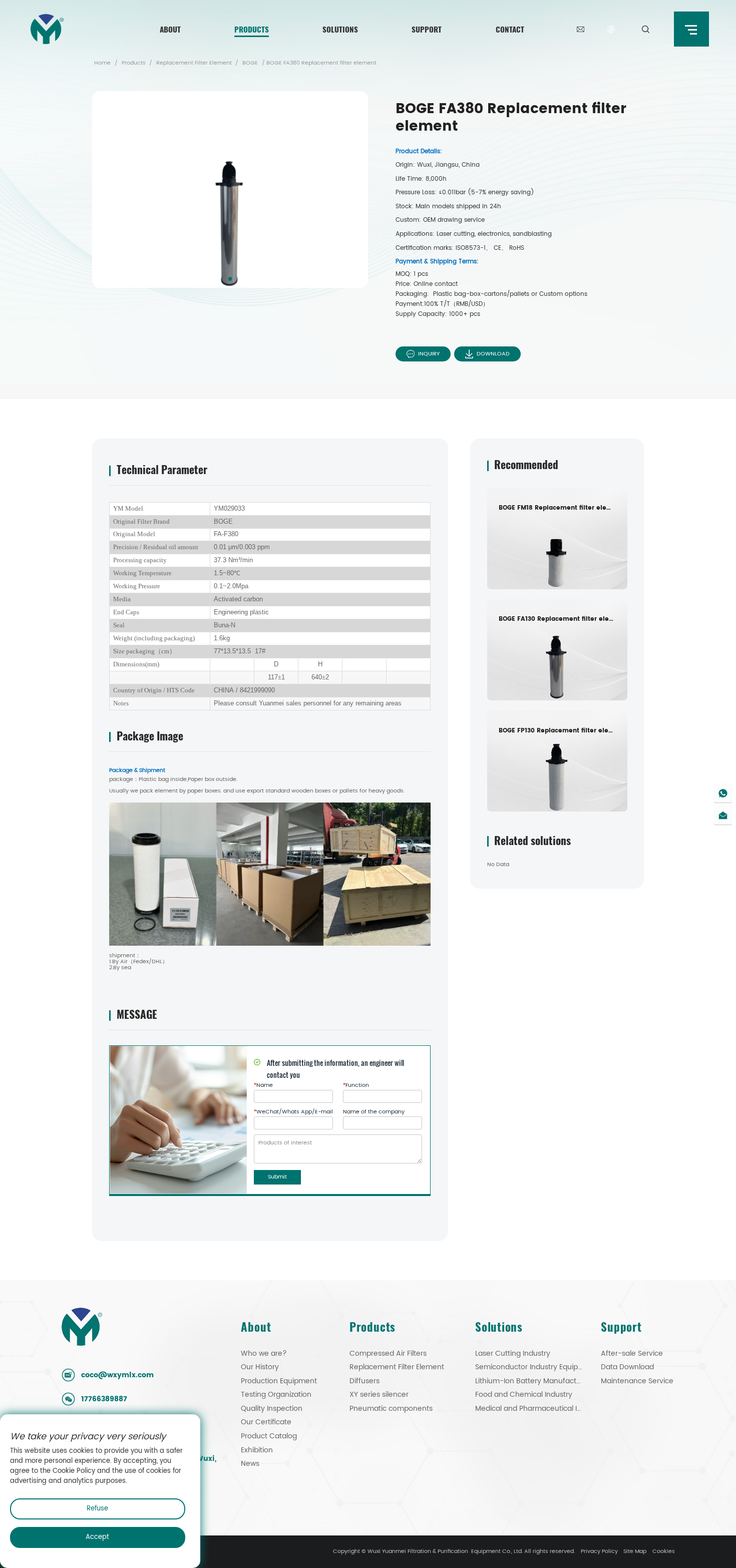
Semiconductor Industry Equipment (529, 1367)
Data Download (627, 1367)
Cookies (663, 1551)
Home (102, 63)
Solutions (340, 29)
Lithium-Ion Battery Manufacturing (529, 1381)
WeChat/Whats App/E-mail (293, 1112)
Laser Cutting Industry (512, 1353)
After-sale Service (632, 1353)
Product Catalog (269, 1436)
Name (263, 1085)
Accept (97, 1537)
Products (251, 29)
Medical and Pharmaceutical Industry (529, 1408)
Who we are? (264, 1353)
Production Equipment (279, 1381)
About (170, 29)
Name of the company (374, 1112)
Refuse (97, 1508)
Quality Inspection (271, 1408)
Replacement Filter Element (194, 63)
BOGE (250, 63)
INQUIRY (429, 353)
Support (427, 29)
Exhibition (257, 1450)
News (250, 1463)
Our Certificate (266, 1422)
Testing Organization (276, 1394)
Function (356, 1085)
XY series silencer (379, 1394)
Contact (510, 29)
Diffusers (364, 1381)
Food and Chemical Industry (523, 1394)
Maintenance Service (637, 1381)
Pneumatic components (391, 1408)
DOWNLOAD (493, 353)
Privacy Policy (599, 1551)
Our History (260, 1367)
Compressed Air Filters (388, 1353)
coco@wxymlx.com (117, 1375)
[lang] (611, 29)
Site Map (634, 1551)
